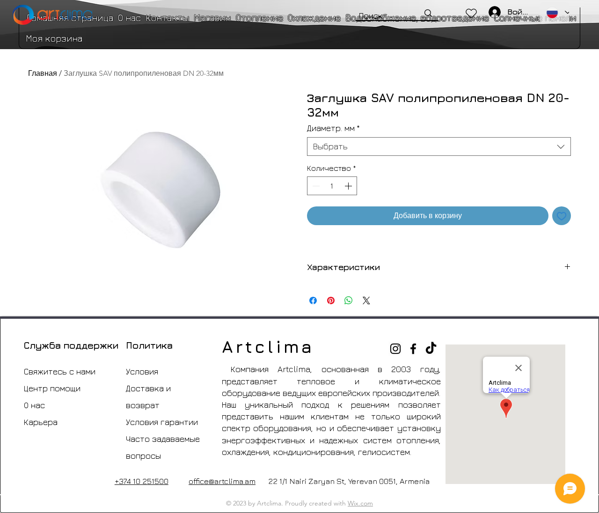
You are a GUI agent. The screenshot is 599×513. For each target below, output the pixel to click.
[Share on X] (366, 300)
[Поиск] (428, 13)
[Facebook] (413, 349)
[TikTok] (431, 349)
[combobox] (439, 146)
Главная (42, 73)
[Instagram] (395, 349)
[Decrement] (314, 186)
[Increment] (349, 186)
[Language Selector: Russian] (554, 12)
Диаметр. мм (333, 128)
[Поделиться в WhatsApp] (348, 300)
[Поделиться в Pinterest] (330, 300)
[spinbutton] (332, 186)
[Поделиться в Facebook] (313, 300)
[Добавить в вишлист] (561, 215)
